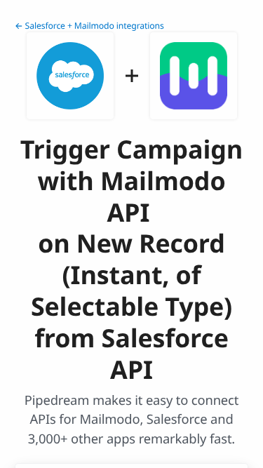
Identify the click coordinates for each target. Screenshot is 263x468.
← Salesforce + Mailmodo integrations (89, 26)
